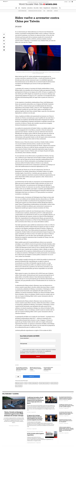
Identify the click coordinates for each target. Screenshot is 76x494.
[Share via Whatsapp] (4, 40)
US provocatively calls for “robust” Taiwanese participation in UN (48, 368)
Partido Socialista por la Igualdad (34, 10)
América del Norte (54, 383)
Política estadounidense (33, 383)
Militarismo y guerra (19, 383)
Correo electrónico (24, 338)
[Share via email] (4, 46)
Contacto (56, 10)
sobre (70, 1)
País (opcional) (23, 343)
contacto (65, 1)
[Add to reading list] (4, 50)
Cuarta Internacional (22, 10)
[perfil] (72, 1)
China (26, 383)
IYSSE (44, 10)
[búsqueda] (59, 8)
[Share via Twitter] (4, 37)
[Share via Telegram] (4, 43)
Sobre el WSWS (49, 10)
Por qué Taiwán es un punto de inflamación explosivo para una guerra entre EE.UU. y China (22, 368)
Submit (38, 356)
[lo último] (19, 8)
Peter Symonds (18, 26)
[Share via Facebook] (4, 34)
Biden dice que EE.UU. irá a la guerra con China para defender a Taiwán (36, 368)
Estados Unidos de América (44, 383)
